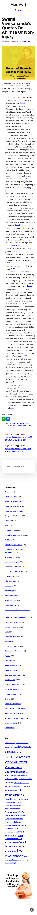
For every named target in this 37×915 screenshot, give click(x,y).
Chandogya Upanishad (13, 545)
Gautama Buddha (15, 771)
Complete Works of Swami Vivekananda (18, 762)
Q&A (30, 779)
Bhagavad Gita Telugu (13, 516)
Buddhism (8, 540)
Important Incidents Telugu (15, 571)
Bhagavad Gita (10, 497)
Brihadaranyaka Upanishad (15, 535)
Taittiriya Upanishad (12, 713)
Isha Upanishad (11, 581)
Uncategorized (10, 723)
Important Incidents (12, 567)
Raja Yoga (8, 660)
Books (7, 525)
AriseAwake (9, 492)
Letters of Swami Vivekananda (16, 617)
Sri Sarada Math (11, 689)
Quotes (14, 425)
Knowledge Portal (11, 605)
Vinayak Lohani (19, 860)
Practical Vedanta (24, 779)
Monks (7, 632)
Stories (7, 699)
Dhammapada (10, 557)
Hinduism (28, 772)
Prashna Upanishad (12, 646)
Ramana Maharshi (11, 665)
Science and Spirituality (13, 675)
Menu (20, 10)
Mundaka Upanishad (12, 636)
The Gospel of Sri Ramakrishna (16, 718)
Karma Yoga (9, 591)
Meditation (8, 779)
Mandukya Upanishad (13, 627)
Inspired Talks (10, 576)
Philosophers (9, 641)
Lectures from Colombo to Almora (17, 610)
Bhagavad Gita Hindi (12, 506)
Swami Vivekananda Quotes (20, 423)
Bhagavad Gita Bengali (13, 501)
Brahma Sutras (10, 530)
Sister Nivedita (24, 786)
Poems (15, 778)
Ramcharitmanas (11, 670)
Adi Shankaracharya (21, 743)
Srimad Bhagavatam (12, 694)
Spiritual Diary (10, 680)
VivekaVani (18, 5)
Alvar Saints (13, 747)
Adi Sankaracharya (10, 743)
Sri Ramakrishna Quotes (14, 684)
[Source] (22, 103)
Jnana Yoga (9, 586)
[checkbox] (32, 910)
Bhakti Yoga (9, 521)
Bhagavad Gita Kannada (14, 511)
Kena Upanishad (11, 600)
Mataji (25, 776)
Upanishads (9, 728)
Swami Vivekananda (25, 425)
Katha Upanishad (11, 595)
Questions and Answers (14, 651)
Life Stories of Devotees (14, 622)
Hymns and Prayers (12, 562)
